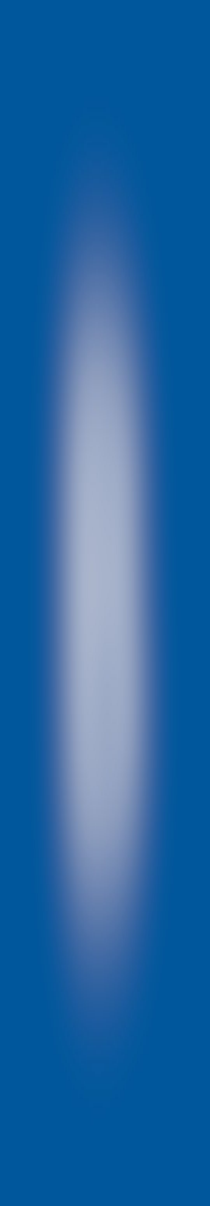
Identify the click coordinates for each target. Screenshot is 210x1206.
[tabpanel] (105, 956)
